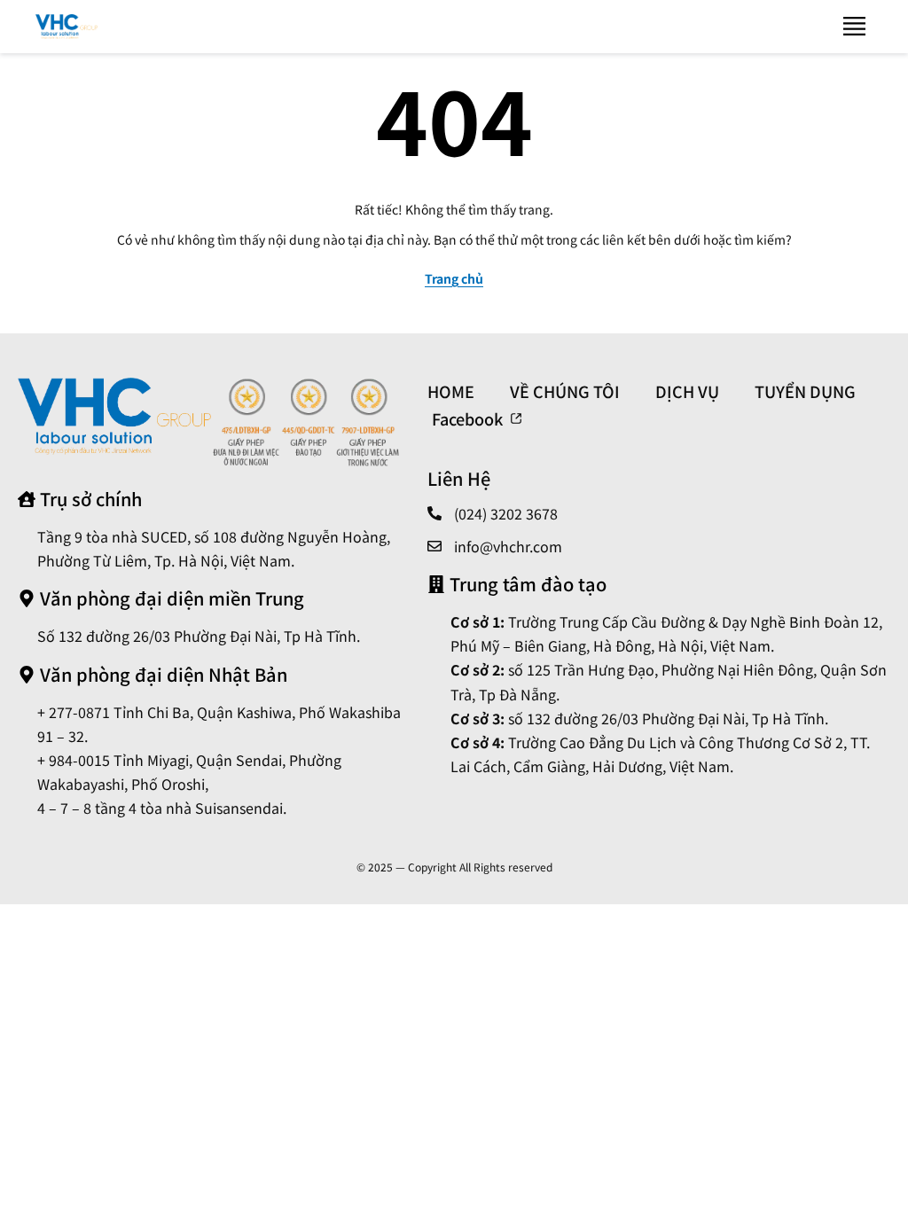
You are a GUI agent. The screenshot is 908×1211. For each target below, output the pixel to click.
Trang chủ (454, 278)
